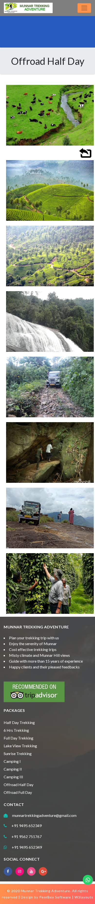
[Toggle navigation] (84, 8)
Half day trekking (19, 722)
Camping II (13, 769)
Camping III (13, 776)
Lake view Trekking (20, 745)
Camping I (12, 761)
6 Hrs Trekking (16, 730)
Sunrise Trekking (18, 753)
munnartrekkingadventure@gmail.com (44, 815)
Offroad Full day (18, 792)
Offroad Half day (18, 784)
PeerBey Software (55, 897)
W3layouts (84, 897)
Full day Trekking (18, 738)
